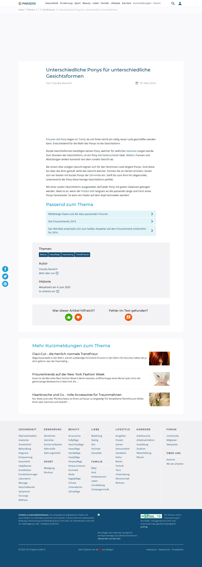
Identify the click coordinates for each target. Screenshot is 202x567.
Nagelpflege (74, 478)
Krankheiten (25, 470)
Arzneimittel (25, 444)
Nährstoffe (49, 448)
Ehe (93, 444)
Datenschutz (164, 549)
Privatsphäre (177, 549)
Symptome (24, 491)
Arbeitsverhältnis (145, 440)
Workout (48, 472)
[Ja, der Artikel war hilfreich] (68, 317)
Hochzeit (95, 448)
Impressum (151, 549)
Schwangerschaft (100, 489)
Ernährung (66, 3)
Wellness (23, 499)
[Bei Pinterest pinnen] (5, 284)
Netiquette (172, 444)
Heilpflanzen (25, 465)
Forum (157, 3)
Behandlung (25, 448)
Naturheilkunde (27, 487)
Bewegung (49, 468)
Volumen (131, 151)
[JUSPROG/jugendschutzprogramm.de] (151, 516)
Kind (93, 472)
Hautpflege (74, 457)
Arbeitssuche (143, 435)
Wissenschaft (122, 478)
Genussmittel (122, 448)
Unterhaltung (123, 474)
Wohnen (120, 482)
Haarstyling (67, 254)
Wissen (140, 457)
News (21, 9)
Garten (119, 444)
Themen (31, 9)
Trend (82, 139)
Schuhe (72, 482)
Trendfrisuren (48, 9)
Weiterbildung (144, 452)
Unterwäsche (75, 487)
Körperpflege (75, 461)
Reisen (119, 461)
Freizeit (119, 440)
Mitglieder (172, 440)
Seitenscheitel (111, 155)
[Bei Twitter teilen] (5, 276)
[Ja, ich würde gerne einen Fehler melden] (128, 317)
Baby (93, 468)
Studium (141, 448)
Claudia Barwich (48, 269)
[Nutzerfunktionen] (180, 3)
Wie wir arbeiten (175, 463)
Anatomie (24, 440)
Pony (64, 139)
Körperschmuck (76, 465)
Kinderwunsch (98, 476)
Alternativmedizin (28, 435)
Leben (94, 480)
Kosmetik (73, 470)
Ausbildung (142, 444)
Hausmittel (24, 461)
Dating (94, 440)
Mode (71, 474)
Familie (105, 3)
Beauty (87, 3)
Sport (77, 3)
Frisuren (51, 139)
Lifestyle (115, 3)
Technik (120, 465)
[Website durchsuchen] (173, 3)
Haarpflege (54, 254)
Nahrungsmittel (52, 452)
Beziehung (96, 435)
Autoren (171, 459)
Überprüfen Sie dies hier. (109, 538)
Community (173, 435)
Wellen (130, 155)
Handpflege (74, 452)
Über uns (174, 453)
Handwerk (121, 452)
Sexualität (96, 452)
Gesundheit (51, 3)
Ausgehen (121, 435)
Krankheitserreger (28, 474)
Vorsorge (23, 495)
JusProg (144, 526)
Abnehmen (49, 435)
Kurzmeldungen (142, 3)
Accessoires (74, 435)
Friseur (85, 191)
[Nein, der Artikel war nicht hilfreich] (78, 317)
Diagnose (23, 452)
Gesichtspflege (76, 444)
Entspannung (25, 457)
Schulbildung (98, 485)
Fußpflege (73, 440)
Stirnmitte (95, 175)
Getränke (49, 440)
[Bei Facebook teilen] (5, 269)
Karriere (126, 3)
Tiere (118, 470)
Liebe (96, 3)
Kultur (119, 457)
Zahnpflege (74, 491)
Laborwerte (25, 478)
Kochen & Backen (53, 444)
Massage (23, 482)
